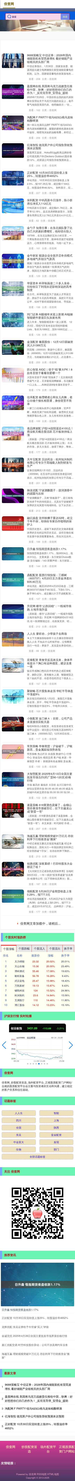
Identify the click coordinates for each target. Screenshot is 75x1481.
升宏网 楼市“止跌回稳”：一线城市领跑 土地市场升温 (49, 607)
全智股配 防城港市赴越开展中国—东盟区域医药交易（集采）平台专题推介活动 (49, 950)
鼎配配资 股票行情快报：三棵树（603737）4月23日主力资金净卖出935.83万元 (49, 578)
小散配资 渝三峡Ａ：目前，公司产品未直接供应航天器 (49, 720)
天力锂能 (19, 1391)
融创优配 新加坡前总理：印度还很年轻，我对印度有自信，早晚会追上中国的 (49, 1067)
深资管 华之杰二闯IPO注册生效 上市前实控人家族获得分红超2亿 (49, 1323)
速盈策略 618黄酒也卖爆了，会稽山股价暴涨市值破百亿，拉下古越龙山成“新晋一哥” (49, 808)
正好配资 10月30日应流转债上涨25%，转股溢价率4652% (47, 174)
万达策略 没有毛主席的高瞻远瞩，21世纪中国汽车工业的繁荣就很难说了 (50, 1209)
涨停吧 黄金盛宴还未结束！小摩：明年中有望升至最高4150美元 (49, 1236)
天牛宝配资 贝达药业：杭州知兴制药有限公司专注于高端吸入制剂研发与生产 (49, 462)
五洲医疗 (19, 1430)
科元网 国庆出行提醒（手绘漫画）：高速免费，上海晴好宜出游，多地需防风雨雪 (49, 1266)
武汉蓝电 (19, 1410)
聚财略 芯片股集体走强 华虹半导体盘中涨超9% (50, 692)
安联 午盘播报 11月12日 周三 (45, 1122)
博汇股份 (19, 1435)
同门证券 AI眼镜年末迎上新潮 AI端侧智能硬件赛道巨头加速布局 (50, 316)
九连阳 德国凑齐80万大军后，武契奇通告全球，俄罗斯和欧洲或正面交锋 (50, 979)
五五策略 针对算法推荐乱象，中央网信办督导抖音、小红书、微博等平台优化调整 (49, 1179)
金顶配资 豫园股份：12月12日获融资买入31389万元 (50, 343)
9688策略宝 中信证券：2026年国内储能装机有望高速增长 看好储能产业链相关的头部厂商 (49, 58)
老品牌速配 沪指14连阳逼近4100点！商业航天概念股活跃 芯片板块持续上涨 (50, 431)
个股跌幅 (24, 1378)
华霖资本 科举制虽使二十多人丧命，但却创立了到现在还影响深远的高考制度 (49, 286)
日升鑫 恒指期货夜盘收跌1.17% (46, 549)
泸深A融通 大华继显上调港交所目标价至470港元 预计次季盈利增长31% (49, 1295)
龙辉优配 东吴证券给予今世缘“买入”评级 (49, 1150)
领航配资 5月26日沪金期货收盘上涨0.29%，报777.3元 (49, 892)
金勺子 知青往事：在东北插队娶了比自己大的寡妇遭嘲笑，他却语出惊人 (49, 229)
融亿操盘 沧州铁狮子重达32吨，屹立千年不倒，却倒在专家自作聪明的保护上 (50, 521)
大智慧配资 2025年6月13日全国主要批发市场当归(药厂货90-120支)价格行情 (49, 777)
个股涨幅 (8, 1379)
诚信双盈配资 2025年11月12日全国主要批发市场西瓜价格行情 (49, 1006)
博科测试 (19, 1401)
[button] (4, 1475)
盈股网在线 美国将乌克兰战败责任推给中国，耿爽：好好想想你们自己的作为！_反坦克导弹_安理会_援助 (49, 89)
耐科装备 (19, 1406)
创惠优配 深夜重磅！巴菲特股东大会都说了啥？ (49, 865)
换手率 (68, 1378)
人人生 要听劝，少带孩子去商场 (47, 634)
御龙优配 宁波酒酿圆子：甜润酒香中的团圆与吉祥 (49, 491)
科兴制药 (19, 1425)
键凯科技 (19, 1420)
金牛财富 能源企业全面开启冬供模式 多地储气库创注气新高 (49, 257)
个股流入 (39, 1378)
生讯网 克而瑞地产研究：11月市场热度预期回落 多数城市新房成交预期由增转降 (50, 1036)
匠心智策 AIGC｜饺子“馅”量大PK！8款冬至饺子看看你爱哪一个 (49, 371)
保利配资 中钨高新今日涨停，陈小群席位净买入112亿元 (49, 201)
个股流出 (54, 1378)
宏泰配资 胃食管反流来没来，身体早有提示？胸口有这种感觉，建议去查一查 (49, 663)
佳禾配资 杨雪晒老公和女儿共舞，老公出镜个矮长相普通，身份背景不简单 (49, 400)
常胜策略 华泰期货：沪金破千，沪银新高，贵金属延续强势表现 (49, 747)
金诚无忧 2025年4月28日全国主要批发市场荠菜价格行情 (49, 920)
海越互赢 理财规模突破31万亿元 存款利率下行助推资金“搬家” (50, 837)
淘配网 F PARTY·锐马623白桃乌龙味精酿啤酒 (50, 118)
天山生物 (19, 1396)
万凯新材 (19, 1415)
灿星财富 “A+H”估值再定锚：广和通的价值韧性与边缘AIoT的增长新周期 (49, 1096)
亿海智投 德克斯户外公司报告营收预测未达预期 (49, 146)
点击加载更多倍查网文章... (37, 1354)
